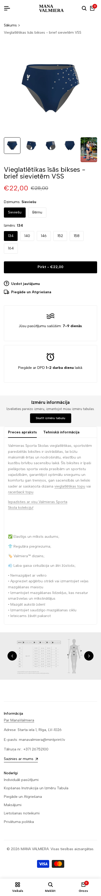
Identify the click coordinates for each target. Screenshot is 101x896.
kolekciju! (25, 507)
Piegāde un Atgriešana (23, 796)
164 (11, 248)
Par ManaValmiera (19, 720)
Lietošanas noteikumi (22, 813)
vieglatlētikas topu (69, 486)
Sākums (10, 25)
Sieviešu (14, 212)
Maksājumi (12, 805)
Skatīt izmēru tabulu (50, 418)
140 (27, 236)
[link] (50, 656)
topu (20, 492)
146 (44, 236)
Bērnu (37, 212)
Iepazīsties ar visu (23, 502)
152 (60, 236)
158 (77, 236)
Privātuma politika (19, 822)
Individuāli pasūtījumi (21, 780)
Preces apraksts (22, 432)
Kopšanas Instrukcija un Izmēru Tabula (36, 788)
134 (10, 236)
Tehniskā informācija (61, 432)
